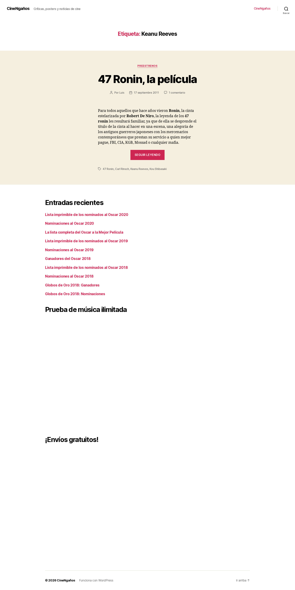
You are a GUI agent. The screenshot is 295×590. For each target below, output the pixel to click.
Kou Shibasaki (158, 169)
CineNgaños (18, 9)
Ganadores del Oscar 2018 (68, 258)
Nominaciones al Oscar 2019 (69, 250)
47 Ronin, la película (147, 79)
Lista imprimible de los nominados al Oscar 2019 (86, 241)
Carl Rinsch (122, 169)
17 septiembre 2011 (146, 92)
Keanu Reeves (139, 169)
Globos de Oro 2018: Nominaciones (75, 294)
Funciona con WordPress (96, 580)
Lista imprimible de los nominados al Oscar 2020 (86, 215)
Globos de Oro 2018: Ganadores (72, 285)
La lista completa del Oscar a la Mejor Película (84, 232)
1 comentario (177, 92)
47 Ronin (108, 169)
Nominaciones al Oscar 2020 (69, 223)
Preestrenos (147, 65)
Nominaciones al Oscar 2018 (69, 276)
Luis (121, 92)
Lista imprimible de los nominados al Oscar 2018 (86, 267)
